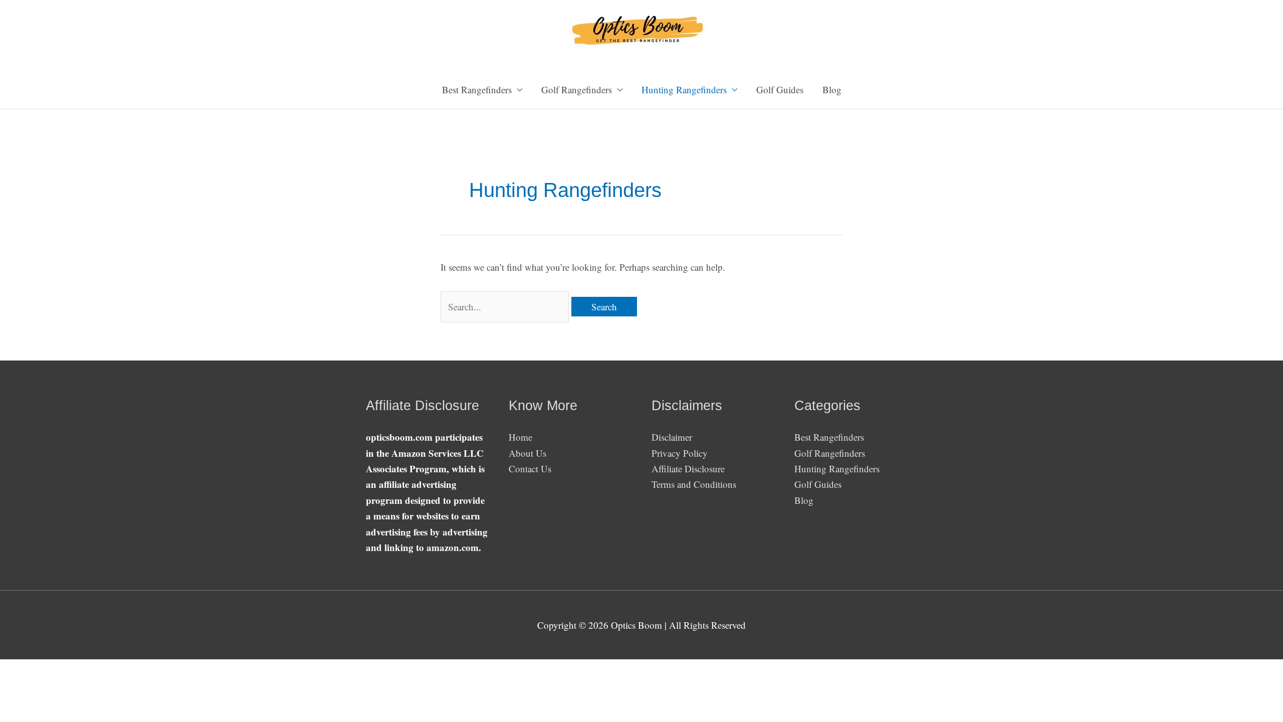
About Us (527, 453)
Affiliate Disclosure (688, 468)
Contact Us (530, 468)
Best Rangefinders (829, 437)
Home (520, 437)
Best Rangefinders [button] (477, 89)
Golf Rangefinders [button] (576, 89)
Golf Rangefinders (829, 453)
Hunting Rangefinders (837, 468)
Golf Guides (779, 89)
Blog (831, 89)
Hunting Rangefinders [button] (684, 89)
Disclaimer (672, 437)
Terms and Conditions (694, 484)
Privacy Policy (680, 453)
